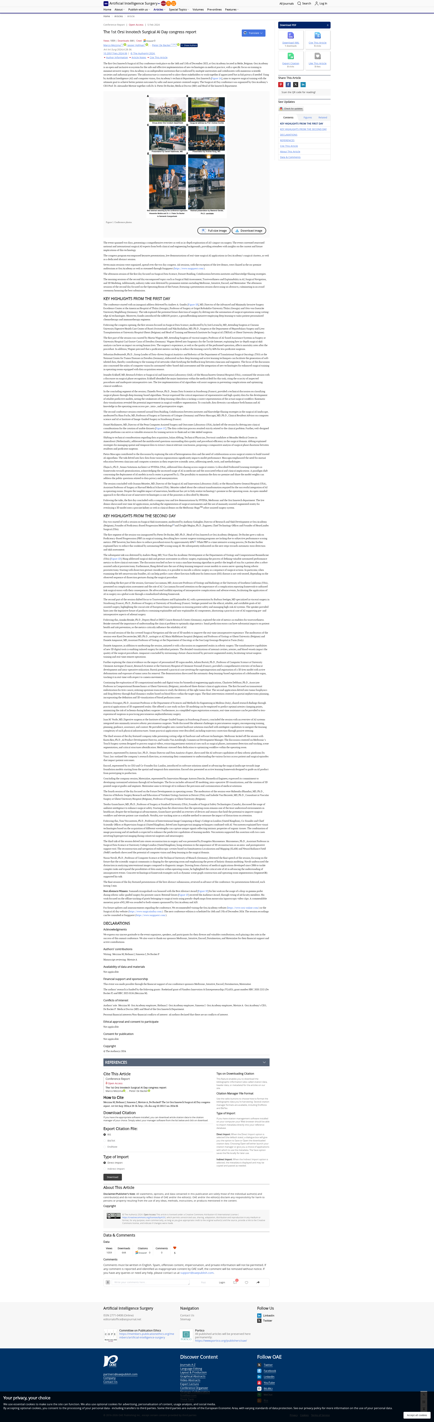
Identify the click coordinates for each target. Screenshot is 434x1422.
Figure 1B (193, 304)
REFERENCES (116, 1062)
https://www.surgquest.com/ (189, 268)
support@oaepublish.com (197, 1273)
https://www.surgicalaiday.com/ (145, 911)
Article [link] (131, 16)
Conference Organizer (194, 1388)
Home (107, 9)
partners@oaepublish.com (120, 1374)
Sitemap (185, 1319)
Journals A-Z (187, 1365)
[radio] (155, 1134)
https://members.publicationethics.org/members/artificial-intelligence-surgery (146, 1335)
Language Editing (191, 1368)
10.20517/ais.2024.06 (115, 53)
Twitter (267, 1320)
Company (109, 1378)
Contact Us (187, 1315)
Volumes (198, 9)
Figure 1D (116, 558)
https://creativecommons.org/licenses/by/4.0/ (143, 1217)
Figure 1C (161, 428)
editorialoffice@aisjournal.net (122, 1319)
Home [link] (106, 16)
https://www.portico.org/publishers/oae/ (221, 1340)
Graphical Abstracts (192, 1376)
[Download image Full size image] (186, 156)
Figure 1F (183, 894)
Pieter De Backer (164, 45)
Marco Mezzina (113, 45)
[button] (253, 33)
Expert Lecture (189, 1384)
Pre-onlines (214, 9)
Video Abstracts (190, 1380)
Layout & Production (193, 1372)
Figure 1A (217, 78)
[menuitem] (107, 9)
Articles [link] (118, 16)
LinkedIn (268, 1315)
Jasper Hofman (136, 45)
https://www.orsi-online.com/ (243, 907)
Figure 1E (203, 891)
